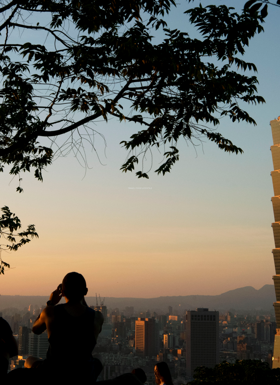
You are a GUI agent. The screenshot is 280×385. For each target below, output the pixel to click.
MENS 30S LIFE (106, 2)
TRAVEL (171, 4)
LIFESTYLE (178, 4)
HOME (155, 4)
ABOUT (160, 4)
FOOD (165, 4)
